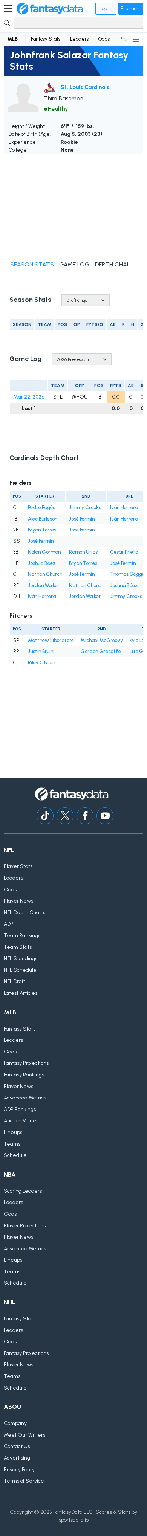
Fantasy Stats (45, 39)
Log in (106, 8)
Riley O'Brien (41, 662)
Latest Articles (20, 993)
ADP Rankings (20, 1109)
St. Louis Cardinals (85, 87)
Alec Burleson (42, 519)
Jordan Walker (44, 585)
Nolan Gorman (44, 552)
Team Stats (18, 947)
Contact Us (17, 1446)
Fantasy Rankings (24, 1075)
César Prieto (124, 552)
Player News (18, 901)
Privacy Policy (19, 1469)
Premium (131, 8)
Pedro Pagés (41, 507)
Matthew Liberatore (51, 640)
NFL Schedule (20, 970)
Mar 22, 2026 (28, 397)
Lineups (13, 1132)
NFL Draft (14, 981)
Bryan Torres (42, 530)
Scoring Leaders (23, 1191)
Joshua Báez (42, 563)
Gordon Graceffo (101, 651)
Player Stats (18, 866)
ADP (9, 924)
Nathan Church (45, 574)
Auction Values (21, 1120)
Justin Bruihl (41, 651)
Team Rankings (22, 935)
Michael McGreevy (102, 640)
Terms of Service (24, 1481)
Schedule (15, 1155)
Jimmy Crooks (85, 507)
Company (15, 1423)
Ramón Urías (83, 552)
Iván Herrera (124, 507)
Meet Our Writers (24, 1435)
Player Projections (25, 1225)
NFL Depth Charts (24, 912)
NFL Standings (20, 958)
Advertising (17, 1458)
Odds (104, 39)
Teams (12, 1144)
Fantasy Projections (26, 1063)
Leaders (79, 39)
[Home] (50, 8)
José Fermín (82, 519)
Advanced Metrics (25, 1098)
